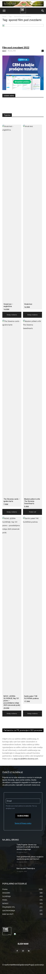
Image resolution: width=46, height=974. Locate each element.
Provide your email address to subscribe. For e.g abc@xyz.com (21, 807)
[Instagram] (23, 951)
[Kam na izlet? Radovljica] (8, 871)
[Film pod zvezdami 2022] (23, 34)
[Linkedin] (29, 951)
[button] (4, 11)
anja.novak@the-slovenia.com (26, 758)
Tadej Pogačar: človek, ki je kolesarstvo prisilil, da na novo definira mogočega (28, 847)
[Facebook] (17, 951)
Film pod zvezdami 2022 (15, 47)
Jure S (4, 51)
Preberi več (32, 512)
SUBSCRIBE (23, 816)
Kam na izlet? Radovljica (26, 868)
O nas (4, 965)
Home (4, 16)
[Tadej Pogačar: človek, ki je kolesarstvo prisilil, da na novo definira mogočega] (8, 848)
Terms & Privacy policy (23, 823)
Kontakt (10, 965)
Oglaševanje (24, 965)
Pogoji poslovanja (36, 965)
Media (16, 965)
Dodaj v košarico (12, 315)
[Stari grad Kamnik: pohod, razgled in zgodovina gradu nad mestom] (8, 860)
